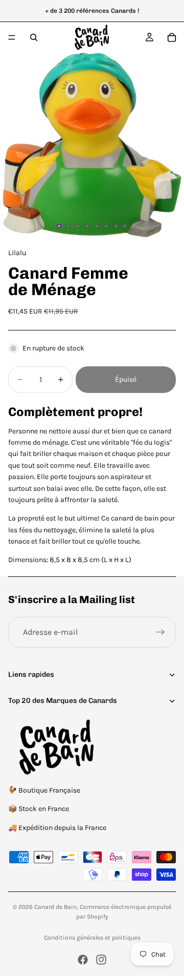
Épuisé (125, 379)
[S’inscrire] (160, 632)
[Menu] (12, 37)
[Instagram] (101, 959)
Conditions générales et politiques (92, 937)
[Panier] (171, 37)
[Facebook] (83, 959)
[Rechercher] (33, 37)
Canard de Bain (55, 906)
